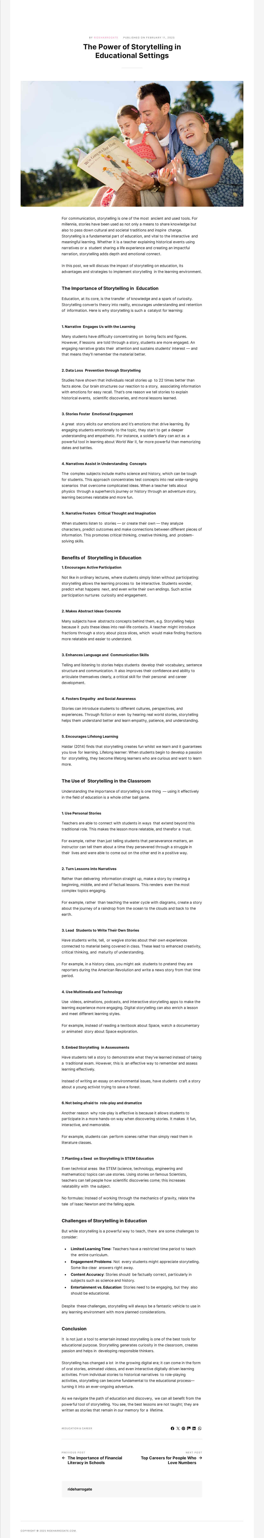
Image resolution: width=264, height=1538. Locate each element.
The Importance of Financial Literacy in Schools (95, 1460)
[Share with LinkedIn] (194, 1429)
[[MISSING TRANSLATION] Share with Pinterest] (183, 1429)
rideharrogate (106, 37)
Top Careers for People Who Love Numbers (168, 1460)
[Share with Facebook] (172, 1429)
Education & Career (77, 1428)
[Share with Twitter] (178, 1429)
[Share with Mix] (188, 1429)
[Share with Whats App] (199, 1429)
